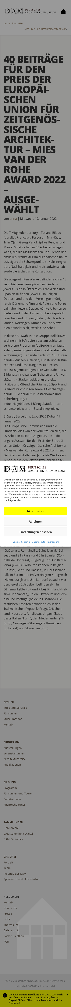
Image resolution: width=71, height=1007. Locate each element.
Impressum (53, 541)
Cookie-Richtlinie (21, 541)
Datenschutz (38, 541)
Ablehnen (35, 521)
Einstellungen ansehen (35, 532)
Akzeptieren (35, 511)
